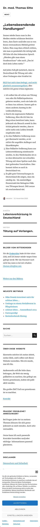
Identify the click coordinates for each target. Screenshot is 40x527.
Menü (6, 14)
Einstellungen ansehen (20, 515)
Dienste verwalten (19, 497)
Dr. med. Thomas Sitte (18, 7)
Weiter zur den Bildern (13, 279)
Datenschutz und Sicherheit (15, 463)
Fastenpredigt (11, 313)
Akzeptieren (20, 503)
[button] (37, 472)
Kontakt (6, 399)
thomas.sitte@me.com (12, 266)
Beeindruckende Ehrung (16, 316)
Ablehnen (20, 509)
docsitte (9, 198)
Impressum (34, 521)
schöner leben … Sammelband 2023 (21, 310)
